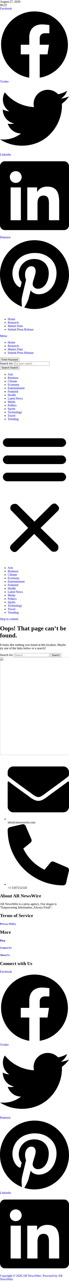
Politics (12, 405)
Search (10, 367)
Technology (15, 412)
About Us (5, 955)
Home (11, 319)
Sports (11, 408)
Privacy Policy (8, 923)
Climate (12, 381)
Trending (13, 419)
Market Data (15, 326)
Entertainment (16, 388)
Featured (13, 391)
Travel (11, 415)
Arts (10, 374)
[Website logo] (34, 312)
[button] (34, 493)
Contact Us (6, 947)
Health (12, 395)
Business (13, 377)
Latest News (15, 398)
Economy (13, 384)
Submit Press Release (21, 329)
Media (11, 401)
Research (13, 322)
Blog (2, 940)
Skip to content (9, 619)
